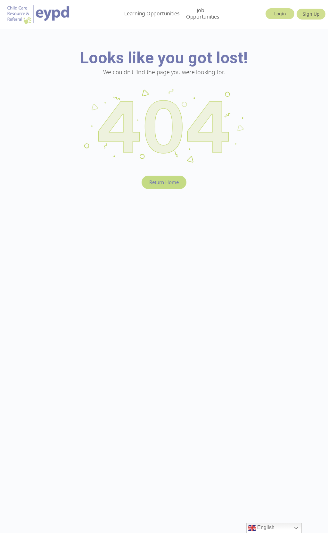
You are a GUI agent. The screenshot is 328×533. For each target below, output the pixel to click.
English (265, 527)
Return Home (164, 182)
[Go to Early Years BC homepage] (38, 13)
